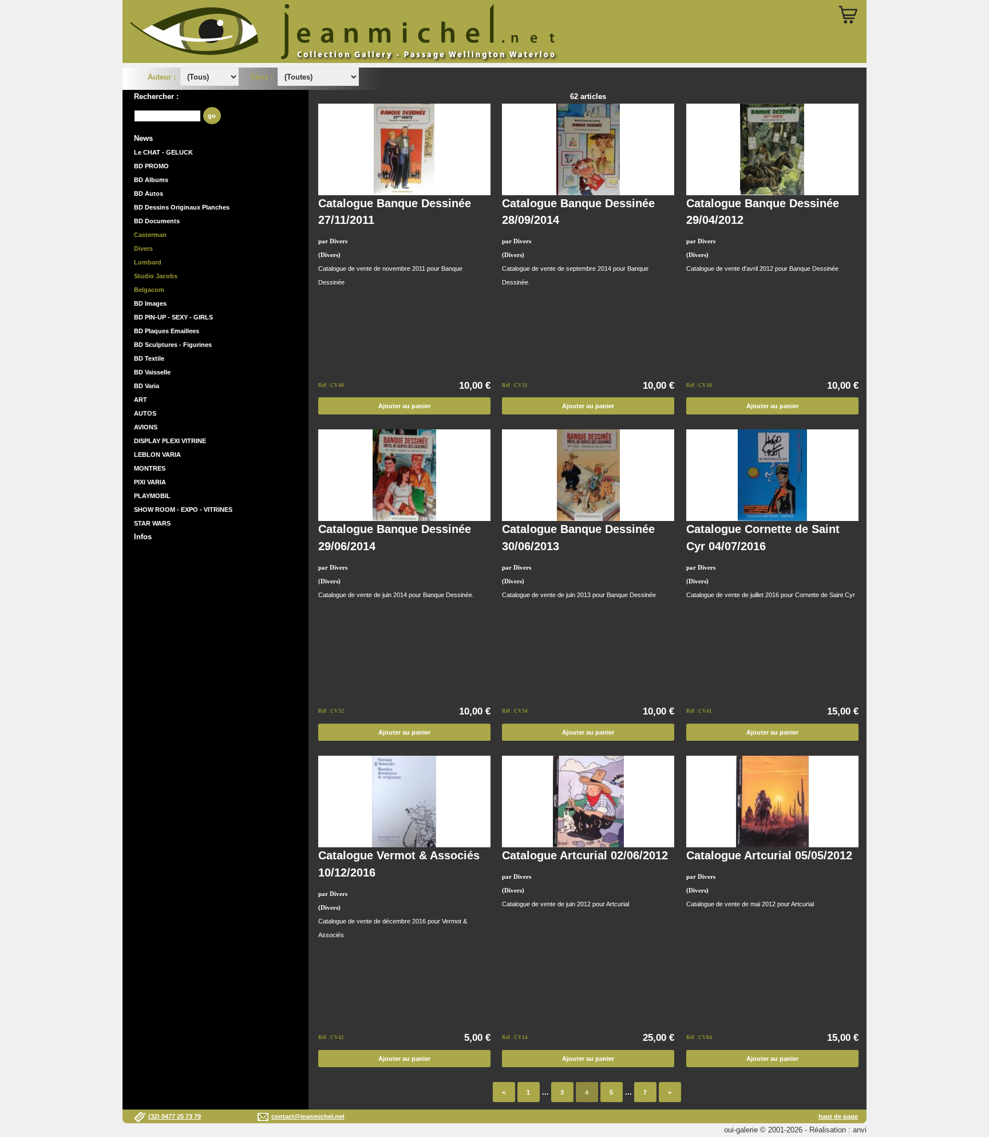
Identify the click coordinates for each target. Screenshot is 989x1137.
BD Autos (148, 193)
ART (140, 399)
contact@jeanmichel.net (308, 1116)
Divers (143, 248)
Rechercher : (156, 96)
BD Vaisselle (152, 372)
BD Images (150, 303)
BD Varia (146, 385)
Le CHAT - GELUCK (163, 152)
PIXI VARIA (150, 482)
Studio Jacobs (155, 276)
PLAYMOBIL (152, 495)
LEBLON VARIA (157, 454)
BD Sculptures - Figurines (173, 344)
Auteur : (163, 77)
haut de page (838, 1116)
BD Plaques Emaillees (166, 330)
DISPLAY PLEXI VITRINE (170, 440)
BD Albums (151, 179)
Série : (264, 77)
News (143, 138)
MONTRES (149, 468)
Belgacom (149, 289)
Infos (143, 536)
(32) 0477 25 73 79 (174, 1116)
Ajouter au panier (404, 405)
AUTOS (145, 413)
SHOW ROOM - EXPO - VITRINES (183, 509)
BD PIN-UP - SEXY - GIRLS (173, 317)
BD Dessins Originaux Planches (182, 207)
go (212, 115)
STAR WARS (152, 523)
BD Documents (157, 221)
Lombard (147, 262)
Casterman (150, 234)
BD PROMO (151, 166)
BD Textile (149, 358)
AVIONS (145, 427)
